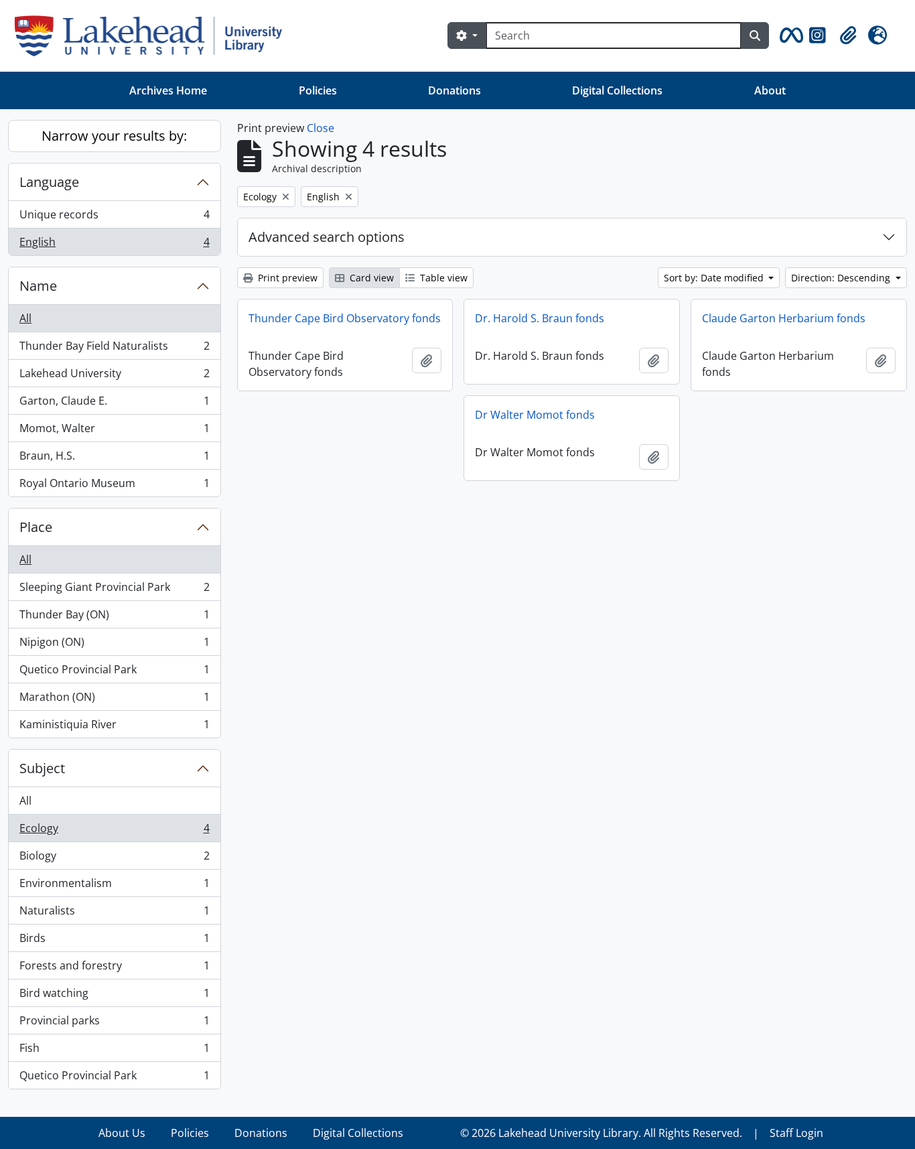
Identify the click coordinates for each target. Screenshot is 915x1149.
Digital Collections (617, 90)
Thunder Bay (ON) (114, 617)
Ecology (114, 831)
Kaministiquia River (114, 727)
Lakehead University (114, 376)
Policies (318, 90)
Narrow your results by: (114, 136)
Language (49, 182)
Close (320, 128)
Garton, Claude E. (114, 404)
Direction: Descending (842, 277)
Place (35, 527)
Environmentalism (114, 886)
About (770, 90)
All (25, 318)
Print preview (286, 277)
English (114, 244)
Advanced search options (327, 237)
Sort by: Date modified (715, 277)
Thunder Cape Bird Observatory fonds (345, 318)
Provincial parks (114, 1023)
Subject (42, 768)
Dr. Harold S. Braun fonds (539, 318)
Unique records (114, 217)
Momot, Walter (114, 431)
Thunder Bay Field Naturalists (114, 349)
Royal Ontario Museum (114, 486)
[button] (789, 35)
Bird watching (114, 996)
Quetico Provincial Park (114, 672)
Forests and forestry (114, 968)
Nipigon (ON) (114, 645)
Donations (454, 90)
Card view (370, 277)
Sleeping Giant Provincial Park (114, 590)
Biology (114, 859)
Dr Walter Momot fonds (535, 414)
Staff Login (796, 1133)
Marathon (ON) (114, 700)
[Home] (154, 36)
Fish (114, 1051)
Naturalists (114, 914)
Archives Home (168, 90)
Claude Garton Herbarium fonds (783, 318)
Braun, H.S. (114, 459)
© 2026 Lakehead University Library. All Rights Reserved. (601, 1133)
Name (38, 286)
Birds (114, 941)
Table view (442, 277)
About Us (121, 1133)
